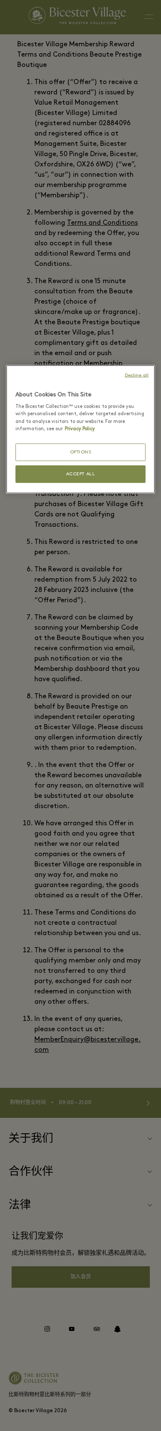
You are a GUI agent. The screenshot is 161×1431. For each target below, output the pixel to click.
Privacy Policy (80, 428)
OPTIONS (80, 452)
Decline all (137, 375)
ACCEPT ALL (80, 474)
